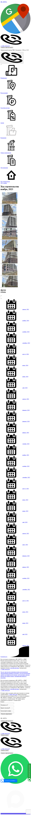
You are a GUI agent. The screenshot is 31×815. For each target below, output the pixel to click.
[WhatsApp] (15, 783)
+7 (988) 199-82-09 (5, 46)
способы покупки (14, 668)
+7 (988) (5, 733)
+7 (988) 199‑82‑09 (5, 669)
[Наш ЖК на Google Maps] (15, 33)
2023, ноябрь (4, 183)
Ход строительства (5, 181)
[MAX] (15, 813)
